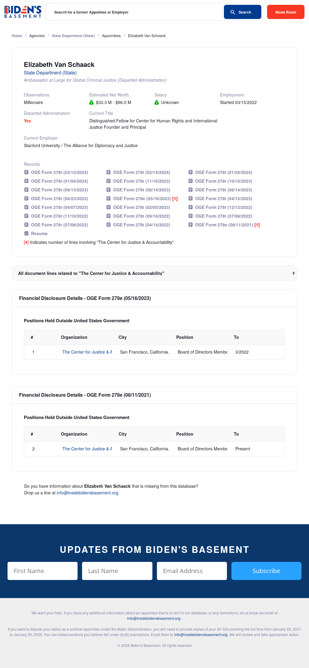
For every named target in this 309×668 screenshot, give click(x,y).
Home (17, 35)
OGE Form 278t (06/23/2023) (59, 198)
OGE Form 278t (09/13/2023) (59, 190)
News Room (286, 12)
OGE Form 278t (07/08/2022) (223, 216)
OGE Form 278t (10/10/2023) (223, 181)
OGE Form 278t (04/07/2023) (59, 207)
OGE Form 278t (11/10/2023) (141, 181)
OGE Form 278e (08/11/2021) (227, 225)
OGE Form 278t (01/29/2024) (223, 172)
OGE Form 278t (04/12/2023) (223, 198)
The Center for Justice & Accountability (99, 352)
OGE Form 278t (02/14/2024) (141, 172)
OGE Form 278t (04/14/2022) (141, 225)
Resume (39, 233)
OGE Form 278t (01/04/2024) (59, 181)
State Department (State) (73, 35)
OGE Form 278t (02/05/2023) (141, 207)
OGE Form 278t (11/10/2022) (59, 216)
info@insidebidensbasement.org (87, 493)
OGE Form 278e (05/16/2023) (145, 198)
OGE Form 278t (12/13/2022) (223, 207)
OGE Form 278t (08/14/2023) (141, 190)
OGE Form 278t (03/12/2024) (59, 172)
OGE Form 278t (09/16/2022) (141, 216)
